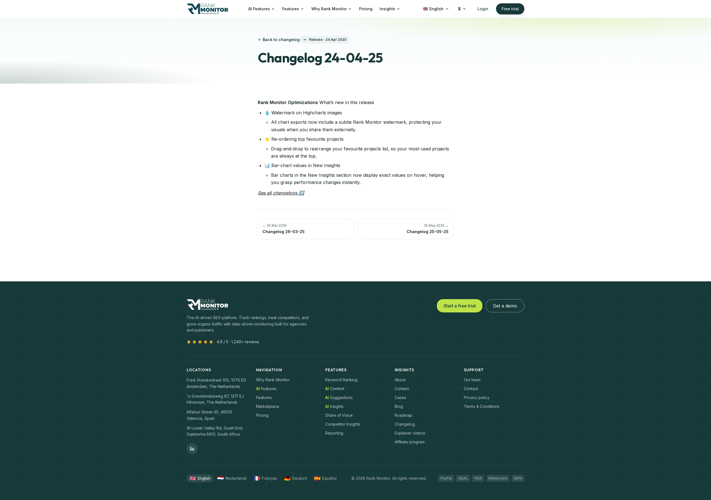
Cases (400, 397)
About (400, 379)
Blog (399, 406)
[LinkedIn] (192, 448)
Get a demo (505, 306)
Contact (402, 388)
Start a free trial (460, 306)
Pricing (365, 8)
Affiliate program (410, 442)
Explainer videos (410, 433)
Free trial (510, 8)
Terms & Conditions (481, 406)
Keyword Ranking (341, 379)
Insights (387, 8)
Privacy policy (477, 397)
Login (482, 8)
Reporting (334, 433)
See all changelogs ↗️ (281, 193)
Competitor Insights (342, 424)
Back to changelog (281, 39)
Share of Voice (339, 415)
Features (290, 8)
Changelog (405, 424)
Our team (472, 379)
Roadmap (403, 415)
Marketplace (267, 406)
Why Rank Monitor (329, 8)
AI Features (259, 8)
